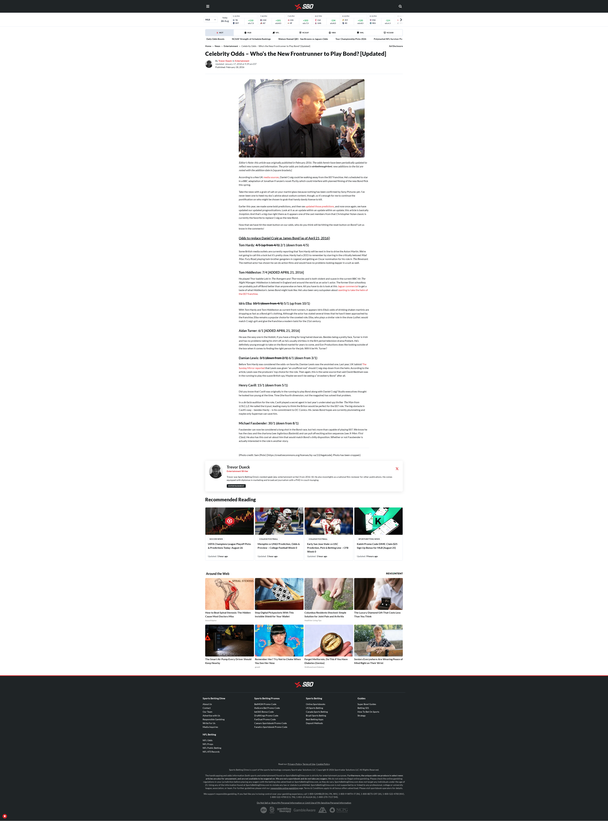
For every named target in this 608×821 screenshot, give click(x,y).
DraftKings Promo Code (266, 715)
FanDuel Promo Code (265, 719)
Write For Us (209, 723)
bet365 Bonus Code (264, 711)
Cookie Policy (323, 764)
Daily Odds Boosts (215, 39)
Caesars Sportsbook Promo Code (270, 723)
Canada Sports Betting (317, 711)
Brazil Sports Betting (316, 715)
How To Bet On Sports (368, 711)
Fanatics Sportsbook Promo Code (270, 727)
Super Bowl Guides (367, 704)
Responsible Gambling (214, 719)
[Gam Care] (272, 810)
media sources (271, 177)
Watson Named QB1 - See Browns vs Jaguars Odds (303, 39)
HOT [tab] (220, 33)
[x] (397, 469)
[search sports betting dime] (400, 6)
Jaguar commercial (348, 286)
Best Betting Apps (314, 719)
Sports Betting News (369, 539)
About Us (207, 704)
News (217, 46)
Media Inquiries (210, 727)
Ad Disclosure (396, 46)
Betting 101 (363, 708)
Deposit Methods (314, 723)
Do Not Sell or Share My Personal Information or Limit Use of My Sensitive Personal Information (304, 802)
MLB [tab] (249, 32)
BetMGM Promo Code (265, 704)
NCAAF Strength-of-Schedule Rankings (251, 39)
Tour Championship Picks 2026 (351, 39)
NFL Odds (207, 740)
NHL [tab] (362, 32)
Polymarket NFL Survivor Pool (389, 39)
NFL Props (208, 744)
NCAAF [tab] (305, 32)
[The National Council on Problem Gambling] (338, 810)
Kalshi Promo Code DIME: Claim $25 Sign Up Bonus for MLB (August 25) (377, 545)
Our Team (207, 711)
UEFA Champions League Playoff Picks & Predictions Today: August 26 (229, 545)
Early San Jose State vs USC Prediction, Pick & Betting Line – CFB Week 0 (327, 547)
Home (208, 46)
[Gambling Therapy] (284, 810)
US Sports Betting (314, 708)
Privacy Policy (295, 764)
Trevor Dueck (225, 60)
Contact (207, 708)
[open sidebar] (207, 6)
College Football (268, 539)
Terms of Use (309, 764)
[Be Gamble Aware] (305, 810)
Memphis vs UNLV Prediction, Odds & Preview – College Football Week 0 (279, 545)
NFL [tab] (277, 32)
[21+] (263, 810)
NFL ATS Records (211, 751)
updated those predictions (319, 206)
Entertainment (231, 46)
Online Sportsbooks (315, 704)
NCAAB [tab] (390, 32)
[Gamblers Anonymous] (322, 810)
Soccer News (216, 539)
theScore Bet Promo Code (267, 708)
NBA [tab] (334, 32)
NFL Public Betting (212, 748)
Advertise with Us (211, 715)
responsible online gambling (284, 788)
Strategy (362, 715)
